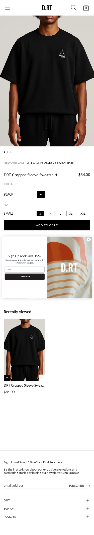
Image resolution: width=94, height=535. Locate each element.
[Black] (7, 378)
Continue (25, 276)
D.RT (7, 500)
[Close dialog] (89, 239)
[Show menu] (8, 8)
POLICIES (10, 516)
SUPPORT (10, 508)
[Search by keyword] (73, 8)
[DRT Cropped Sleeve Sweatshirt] (24, 350)
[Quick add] (42, 378)
